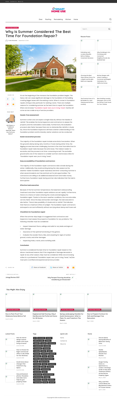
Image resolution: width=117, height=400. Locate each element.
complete (47, 346)
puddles (47, 377)
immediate (37, 364)
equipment (52, 353)
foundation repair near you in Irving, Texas (50, 108)
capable (36, 343)
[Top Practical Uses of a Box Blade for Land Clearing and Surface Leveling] (88, 91)
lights (43, 366)
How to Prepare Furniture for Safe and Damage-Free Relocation (97, 316)
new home (37, 372)
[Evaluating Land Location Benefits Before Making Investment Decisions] (88, 45)
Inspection (52, 364)
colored (43, 343)
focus (44, 356)
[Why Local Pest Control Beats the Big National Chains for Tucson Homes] (92, 385)
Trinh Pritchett (12, 40)
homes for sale (44, 361)
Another (49, 338)
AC (35, 338)
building (48, 340)
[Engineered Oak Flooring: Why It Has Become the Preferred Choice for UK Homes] (45, 302)
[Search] (110, 19)
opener (45, 372)
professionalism (48, 374)
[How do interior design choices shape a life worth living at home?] (10, 341)
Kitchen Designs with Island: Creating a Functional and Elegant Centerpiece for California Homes (104, 79)
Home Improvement (12, 27)
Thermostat (37, 382)
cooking (36, 351)
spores (45, 379)
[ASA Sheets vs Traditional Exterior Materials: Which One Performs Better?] (10, 118)
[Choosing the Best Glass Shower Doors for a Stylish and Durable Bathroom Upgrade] (88, 68)
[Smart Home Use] (58, 10)
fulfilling (36, 358)
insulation (37, 366)
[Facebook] (7, 99)
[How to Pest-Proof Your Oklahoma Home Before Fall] (17, 302)
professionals (38, 377)
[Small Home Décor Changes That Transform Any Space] (10, 365)
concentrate (37, 348)
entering (44, 353)
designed (36, 353)
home (35, 361)
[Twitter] (13, 99)
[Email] (13, 104)
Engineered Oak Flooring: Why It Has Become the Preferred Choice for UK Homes (45, 316)
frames (51, 356)
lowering (50, 366)
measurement (46, 369)
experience (37, 356)
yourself (52, 382)
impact (44, 364)
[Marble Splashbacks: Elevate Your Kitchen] (92, 353)
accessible (41, 338)
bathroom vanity (38, 340)
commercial (51, 343)
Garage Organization (47, 358)
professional (37, 374)
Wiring (45, 382)
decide (50, 351)
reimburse (37, 379)
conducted (47, 348)
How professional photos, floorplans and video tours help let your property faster (22, 377)
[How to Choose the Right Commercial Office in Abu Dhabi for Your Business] (10, 353)
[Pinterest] (7, 104)
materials (36, 369)
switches (51, 379)
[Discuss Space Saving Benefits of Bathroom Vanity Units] (92, 341)
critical (43, 351)
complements (38, 346)
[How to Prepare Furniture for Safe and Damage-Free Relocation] (99, 302)
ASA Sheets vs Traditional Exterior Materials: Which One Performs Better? (10, 129)
